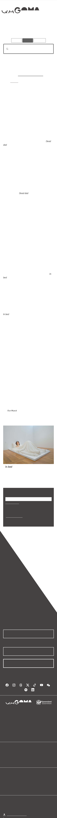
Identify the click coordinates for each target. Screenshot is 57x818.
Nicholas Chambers (30, 74)
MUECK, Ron (11, 448)
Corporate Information (31, 813)
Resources (40, 40)
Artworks (11, 31)
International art (14, 494)
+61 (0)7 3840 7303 (16, 794)
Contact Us (12, 798)
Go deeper (45, 31)
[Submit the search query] (5, 49)
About (32, 732)
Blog (32, 729)
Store (5, 736)
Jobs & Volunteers (16, 810)
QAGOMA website (11, 732)
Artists (27, 31)
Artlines (15, 81)
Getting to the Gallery (17, 790)
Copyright (45, 810)
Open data (8, 729)
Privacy (32, 810)
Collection (20, 20)
